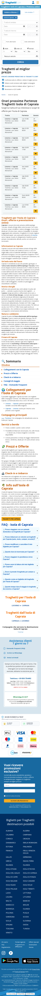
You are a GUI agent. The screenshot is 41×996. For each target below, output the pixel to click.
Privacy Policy (36, 969)
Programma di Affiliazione (19, 946)
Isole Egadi (11, 885)
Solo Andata (29, 12)
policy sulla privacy (16, 796)
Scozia (26, 917)
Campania (27, 835)
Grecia (9, 861)
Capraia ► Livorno (20, 621)
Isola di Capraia (30, 873)
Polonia (9, 913)
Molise (26, 905)
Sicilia (8, 921)
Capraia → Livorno (11, 408)
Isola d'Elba (11, 869)
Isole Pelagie (11, 889)
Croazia (26, 839)
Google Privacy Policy (14, 806)
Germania (27, 857)
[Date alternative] (22, 41)
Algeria (26, 831)
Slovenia (27, 921)
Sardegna (10, 917)
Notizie (31, 947)
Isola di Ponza (29, 877)
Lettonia (27, 893)
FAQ (2, 945)
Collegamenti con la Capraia (15, 369)
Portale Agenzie (20, 942)
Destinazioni (33, 945)
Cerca (20, 62)
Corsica (9, 839)
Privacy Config (11, 994)
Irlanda (9, 865)
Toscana (10, 928)
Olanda (26, 909)
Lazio (8, 893)
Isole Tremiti (28, 889)
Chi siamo (4, 942)
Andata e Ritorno (10, 12)
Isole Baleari (11, 881)
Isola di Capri (12, 877)
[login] (33, 2)
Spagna (9, 924)
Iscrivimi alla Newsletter (19, 801)
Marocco (10, 905)
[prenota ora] (35, 125)
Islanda (26, 865)
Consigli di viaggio (10, 381)
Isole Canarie (29, 881)
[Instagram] (4, 953)
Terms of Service (24, 806)
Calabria (10, 835)
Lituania (27, 897)
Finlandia (27, 846)
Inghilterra (28, 861)
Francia (9, 850)
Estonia (9, 846)
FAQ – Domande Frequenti (14, 385)
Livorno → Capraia (11, 404)
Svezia (25, 924)
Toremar (8, 418)
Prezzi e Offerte (9, 373)
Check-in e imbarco (11, 377)
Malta (9, 901)
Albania (9, 831)
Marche (26, 901)
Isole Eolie (27, 885)
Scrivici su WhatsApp (14, 653)
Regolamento (5, 947)
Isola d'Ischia (29, 869)
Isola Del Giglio (13, 873)
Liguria (9, 897)
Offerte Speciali (34, 942)
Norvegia (10, 909)
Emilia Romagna (30, 843)
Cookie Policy (30, 994)
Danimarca (11, 843)
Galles (9, 857)
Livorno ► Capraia (20, 605)
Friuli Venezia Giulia (29, 851)
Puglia (26, 913)
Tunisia (26, 928)
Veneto (9, 932)
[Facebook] (11, 953)
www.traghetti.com (11, 2)
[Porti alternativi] (4, 41)
